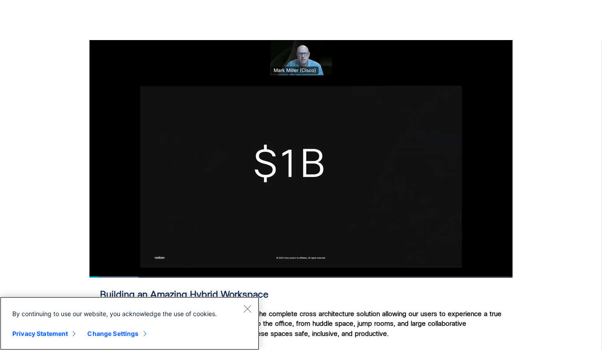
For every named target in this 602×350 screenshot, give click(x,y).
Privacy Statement (40, 333)
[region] (129, 323)
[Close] (247, 308)
